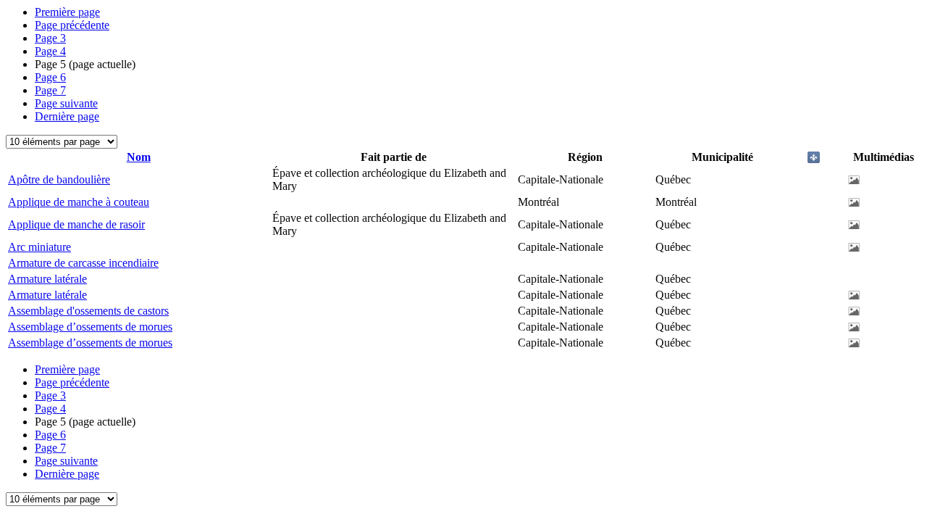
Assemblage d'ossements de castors (88, 310)
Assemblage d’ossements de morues (90, 326)
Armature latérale (47, 279)
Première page (67, 12)
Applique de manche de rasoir (76, 224)
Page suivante (66, 103)
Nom (139, 157)
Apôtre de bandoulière (59, 179)
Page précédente (72, 25)
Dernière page (67, 116)
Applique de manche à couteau (78, 202)
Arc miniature (39, 247)
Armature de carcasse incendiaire (83, 263)
